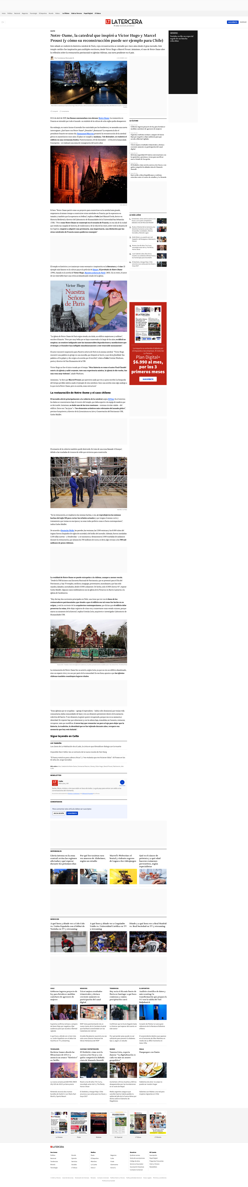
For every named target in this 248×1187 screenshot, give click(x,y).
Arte (59, 766)
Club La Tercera (76, 13)
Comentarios (65, 111)
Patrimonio (116, 766)
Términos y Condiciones (73, 793)
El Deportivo (43, 13)
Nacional (17, 13)
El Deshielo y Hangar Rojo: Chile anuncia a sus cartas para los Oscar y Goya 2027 (143, 264)
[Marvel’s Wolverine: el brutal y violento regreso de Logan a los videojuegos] (123, 876)
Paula (141, 1049)
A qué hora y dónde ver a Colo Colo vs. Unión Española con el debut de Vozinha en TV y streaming (67, 926)
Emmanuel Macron (84, 766)
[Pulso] (79, 1134)
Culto (52, 31)
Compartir (55, 111)
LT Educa (98, 13)
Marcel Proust (108, 766)
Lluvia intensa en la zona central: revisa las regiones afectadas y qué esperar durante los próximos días (63, 860)
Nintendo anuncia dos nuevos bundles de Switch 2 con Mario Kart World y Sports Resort (63, 1093)
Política (9, 13)
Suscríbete (73, 813)
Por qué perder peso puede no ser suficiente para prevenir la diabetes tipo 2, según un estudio (122, 1038)
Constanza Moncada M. (65, 58)
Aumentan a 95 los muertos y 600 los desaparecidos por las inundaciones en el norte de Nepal (123, 1084)
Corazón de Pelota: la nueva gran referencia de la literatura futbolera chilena (152, 1026)
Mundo (51, 13)
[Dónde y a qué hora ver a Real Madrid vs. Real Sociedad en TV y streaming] (148, 941)
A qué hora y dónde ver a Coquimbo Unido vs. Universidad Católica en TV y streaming (108, 926)
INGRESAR (243, 22)
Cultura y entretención (89, 1049)
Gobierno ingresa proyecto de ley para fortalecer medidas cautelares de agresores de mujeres (148, 128)
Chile (52, 988)
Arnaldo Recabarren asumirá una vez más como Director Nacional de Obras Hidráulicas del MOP (93, 1038)
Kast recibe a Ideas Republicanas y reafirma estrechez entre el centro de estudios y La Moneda (148, 176)
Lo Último (65, 13)
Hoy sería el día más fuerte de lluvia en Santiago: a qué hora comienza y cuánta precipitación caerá (123, 996)
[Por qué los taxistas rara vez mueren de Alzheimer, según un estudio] (93, 876)
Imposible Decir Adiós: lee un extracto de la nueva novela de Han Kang (78, 752)
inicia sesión (59, 813)
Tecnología (33, 13)
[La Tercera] (59, 1134)
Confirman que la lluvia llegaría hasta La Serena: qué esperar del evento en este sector (123, 1026)
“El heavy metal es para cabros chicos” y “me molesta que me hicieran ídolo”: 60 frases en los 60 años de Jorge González (87, 758)
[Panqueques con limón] (153, 1070)
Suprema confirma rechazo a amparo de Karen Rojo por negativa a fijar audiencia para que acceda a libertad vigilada (147, 137)
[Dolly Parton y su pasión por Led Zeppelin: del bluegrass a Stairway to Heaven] (162, 239)
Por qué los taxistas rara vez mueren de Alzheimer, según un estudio (93, 858)
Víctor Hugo (99, 766)
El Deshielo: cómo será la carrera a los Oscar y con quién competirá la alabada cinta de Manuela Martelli (148, 167)
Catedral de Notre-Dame (69, 766)
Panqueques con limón (149, 1052)
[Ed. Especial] (118, 1134)
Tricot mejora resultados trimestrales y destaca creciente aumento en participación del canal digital (147, 147)
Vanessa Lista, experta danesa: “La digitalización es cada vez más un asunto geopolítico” (123, 1056)
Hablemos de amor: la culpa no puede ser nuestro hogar (150, 1083)
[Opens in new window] (98, 1134)
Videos (57, 13)
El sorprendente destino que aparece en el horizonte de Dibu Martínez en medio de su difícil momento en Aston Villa (152, 1039)
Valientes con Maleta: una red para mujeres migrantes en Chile (151, 1092)
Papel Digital (88, 13)
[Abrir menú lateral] (3, 22)
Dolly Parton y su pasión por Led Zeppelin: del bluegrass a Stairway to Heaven (144, 239)
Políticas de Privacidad (87, 793)
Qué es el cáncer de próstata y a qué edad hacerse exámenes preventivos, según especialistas (150, 861)
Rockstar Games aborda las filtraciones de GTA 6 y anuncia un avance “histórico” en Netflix (64, 1056)
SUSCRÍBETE (148, 379)
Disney (92, 766)
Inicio (4, 13)
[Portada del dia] (148, 342)
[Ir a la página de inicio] (124, 22)
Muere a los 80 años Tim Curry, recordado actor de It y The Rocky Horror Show (142, 247)
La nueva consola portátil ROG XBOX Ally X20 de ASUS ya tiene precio (63, 1083)
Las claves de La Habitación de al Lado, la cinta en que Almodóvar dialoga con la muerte (85, 746)
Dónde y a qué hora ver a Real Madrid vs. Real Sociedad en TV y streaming (148, 925)
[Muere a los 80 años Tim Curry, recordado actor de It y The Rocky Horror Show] (162, 247)
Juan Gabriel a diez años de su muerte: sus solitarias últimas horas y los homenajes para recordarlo (144, 256)
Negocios (25, 13)
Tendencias (114, 988)
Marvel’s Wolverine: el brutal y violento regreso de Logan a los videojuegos (123, 858)
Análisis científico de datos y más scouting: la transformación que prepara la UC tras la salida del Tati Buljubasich (153, 997)
